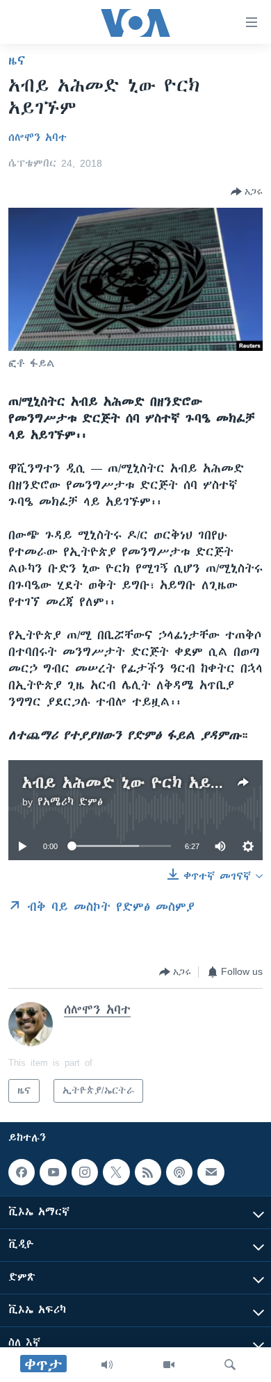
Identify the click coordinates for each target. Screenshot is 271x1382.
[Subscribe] (210, 1172)
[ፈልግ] (230, 1364)
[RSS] (148, 1172)
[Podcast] (179, 1172)
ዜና (17, 60)
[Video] (169, 1364)
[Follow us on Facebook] (21, 1172)
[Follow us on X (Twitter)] (116, 1172)
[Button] (247, 191)
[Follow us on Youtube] (53, 1172)
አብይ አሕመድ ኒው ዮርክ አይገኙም (133, 782)
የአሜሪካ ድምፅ (70, 802)
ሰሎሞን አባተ (37, 137)
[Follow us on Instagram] (85, 1172)
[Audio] (107, 1364)
